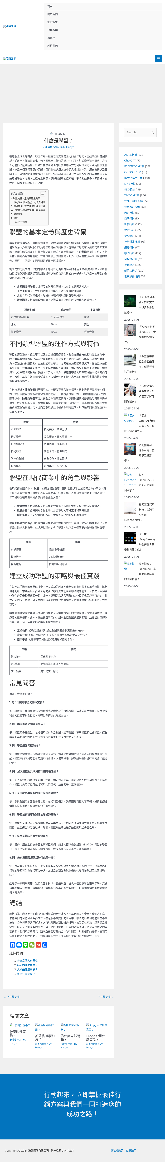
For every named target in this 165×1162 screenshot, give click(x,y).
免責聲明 (131, 1150)
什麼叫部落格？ (18, 1033)
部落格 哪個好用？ (45, 1037)
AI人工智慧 (130, 154)
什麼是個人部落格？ (28, 960)
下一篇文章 (106, 996)
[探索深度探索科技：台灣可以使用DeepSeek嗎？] (130, 508)
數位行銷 (129, 230)
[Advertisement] (82, 88)
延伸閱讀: (22, 221)
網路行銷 (129, 247)
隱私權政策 (117, 1150)
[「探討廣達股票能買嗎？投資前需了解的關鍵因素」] (130, 390)
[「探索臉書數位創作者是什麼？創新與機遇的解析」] (130, 360)
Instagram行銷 (133, 178)
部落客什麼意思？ (27, 965)
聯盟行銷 (129, 253)
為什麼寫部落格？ (70, 1037)
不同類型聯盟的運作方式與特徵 (29, 202)
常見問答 (18, 214)
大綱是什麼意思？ (27, 969)
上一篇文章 (12, 996)
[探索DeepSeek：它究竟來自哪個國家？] (130, 478)
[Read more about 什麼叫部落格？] (20, 1025)
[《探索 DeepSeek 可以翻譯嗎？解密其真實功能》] (130, 538)
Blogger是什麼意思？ (95, 1037)
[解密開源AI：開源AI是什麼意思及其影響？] (130, 449)
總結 (16, 218)
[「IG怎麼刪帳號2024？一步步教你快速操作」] (130, 330)
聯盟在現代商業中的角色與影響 (29, 206)
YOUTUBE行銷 (133, 201)
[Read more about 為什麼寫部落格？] (71, 1027)
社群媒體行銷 (132, 241)
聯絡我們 (52, 45)
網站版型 (52, 22)
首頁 (50, 6)
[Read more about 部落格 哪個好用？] (46, 1027)
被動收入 (129, 264)
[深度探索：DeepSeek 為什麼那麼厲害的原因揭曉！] (130, 567)
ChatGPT (130, 160)
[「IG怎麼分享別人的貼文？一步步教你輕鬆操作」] (130, 301)
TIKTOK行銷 (131, 195)
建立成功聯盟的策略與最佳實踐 (29, 210)
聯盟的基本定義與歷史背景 (26, 198)
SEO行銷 (129, 189)
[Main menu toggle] (158, 58)
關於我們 (52, 14)
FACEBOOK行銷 (134, 166)
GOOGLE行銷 (132, 172)
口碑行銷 (129, 218)
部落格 (51, 37)
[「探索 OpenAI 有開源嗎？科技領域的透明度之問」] (130, 419)
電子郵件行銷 (132, 276)
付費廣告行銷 (132, 207)
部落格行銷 (51, 147)
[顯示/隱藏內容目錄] (41, 194)
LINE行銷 (130, 183)
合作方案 (52, 30)
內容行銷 (129, 212)
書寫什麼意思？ (26, 974)
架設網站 (129, 235)
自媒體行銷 (130, 259)
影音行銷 (129, 224)
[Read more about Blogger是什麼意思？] (97, 1027)
